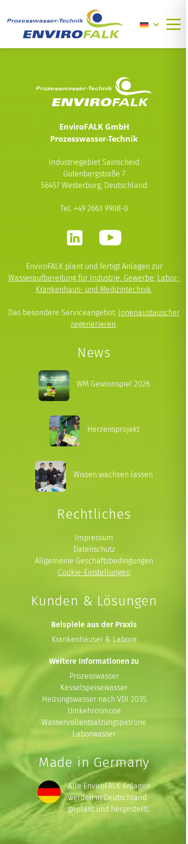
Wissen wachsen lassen (113, 474)
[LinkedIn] (74, 237)
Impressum (94, 537)
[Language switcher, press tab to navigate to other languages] (149, 24)
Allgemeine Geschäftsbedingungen (94, 560)
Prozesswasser (94, 676)
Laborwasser (94, 733)
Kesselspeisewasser (94, 687)
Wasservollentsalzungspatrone (94, 722)
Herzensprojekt (113, 429)
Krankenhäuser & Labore (94, 639)
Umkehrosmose (94, 710)
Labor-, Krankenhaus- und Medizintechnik (108, 283)
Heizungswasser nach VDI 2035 (94, 699)
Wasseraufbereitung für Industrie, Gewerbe (81, 277)
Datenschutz (94, 549)
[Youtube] (110, 237)
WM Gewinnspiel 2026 (113, 383)
